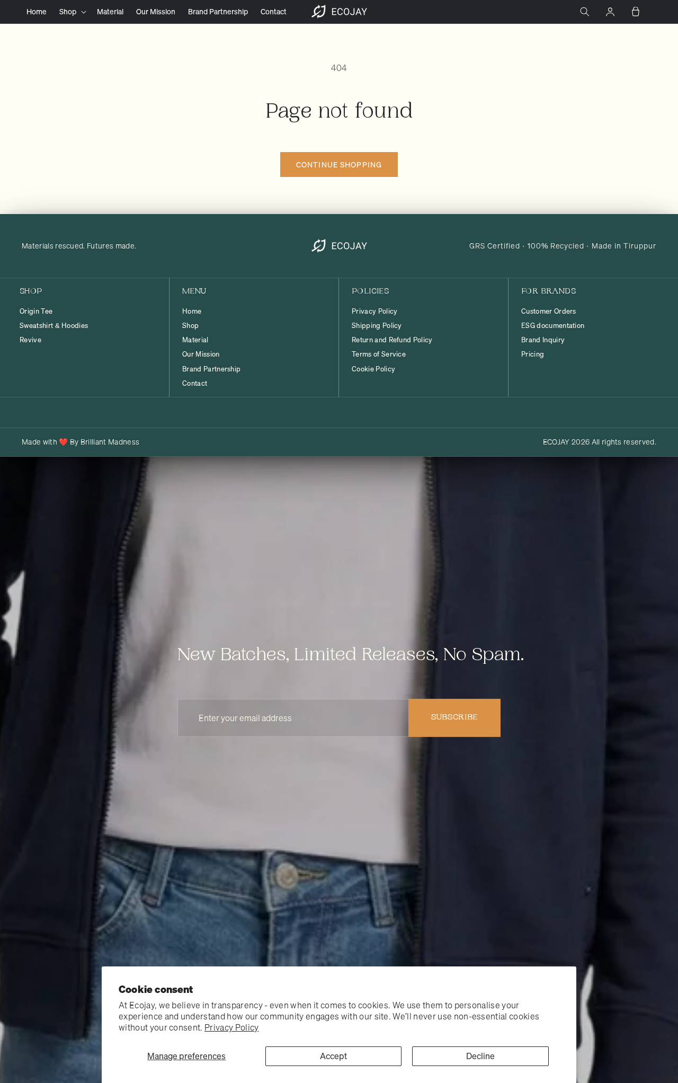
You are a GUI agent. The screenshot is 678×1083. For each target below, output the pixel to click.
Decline (480, 1056)
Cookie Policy (373, 369)
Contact (194, 383)
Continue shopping (339, 164)
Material (195, 340)
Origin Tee (36, 311)
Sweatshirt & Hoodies (54, 326)
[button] (72, 12)
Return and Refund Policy (392, 340)
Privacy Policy (231, 1027)
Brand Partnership (211, 369)
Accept (333, 1056)
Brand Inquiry (543, 340)
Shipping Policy (377, 326)
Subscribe (454, 717)
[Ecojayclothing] (339, 246)
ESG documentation (552, 326)
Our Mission (201, 354)
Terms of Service (379, 354)
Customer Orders (548, 311)
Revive (30, 340)
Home (191, 311)
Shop (190, 326)
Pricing (532, 354)
